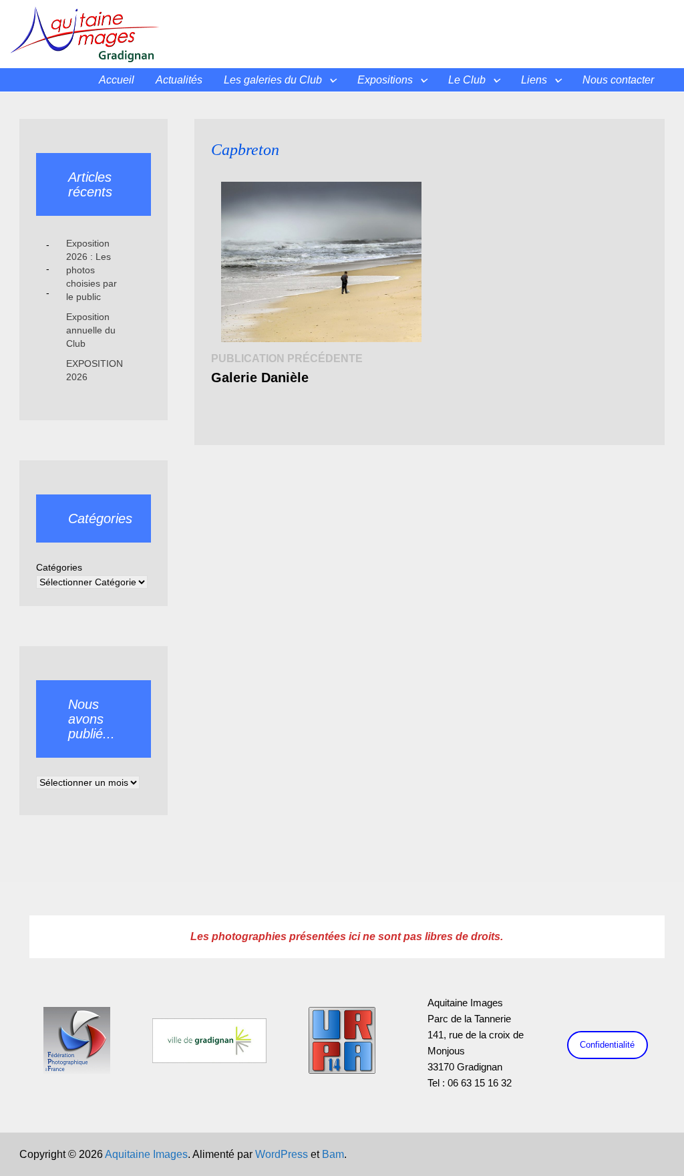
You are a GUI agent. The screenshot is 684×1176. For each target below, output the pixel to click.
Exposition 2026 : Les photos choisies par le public (91, 270)
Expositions (385, 80)
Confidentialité (607, 1045)
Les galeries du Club (273, 80)
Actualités (179, 80)
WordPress (281, 1154)
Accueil (116, 80)
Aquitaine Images (146, 1154)
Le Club (467, 80)
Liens (534, 80)
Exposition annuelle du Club (91, 330)
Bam (333, 1154)
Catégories (59, 567)
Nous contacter (618, 80)
